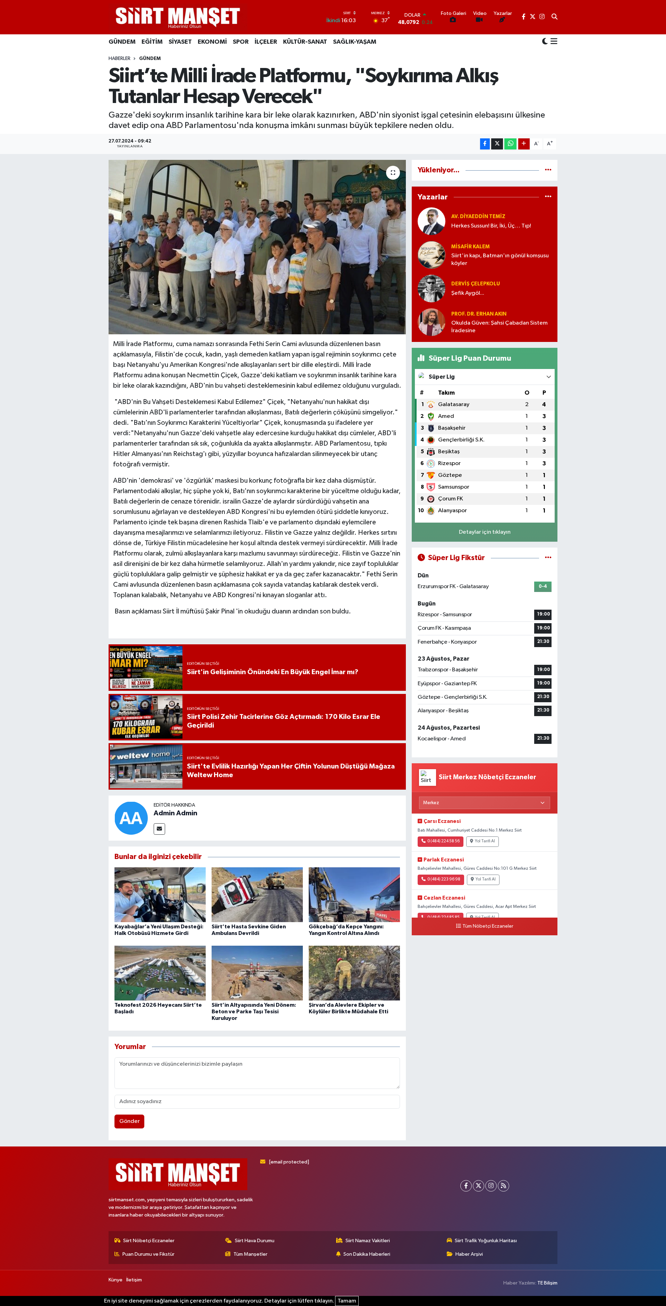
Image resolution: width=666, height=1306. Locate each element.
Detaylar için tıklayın (485, 532)
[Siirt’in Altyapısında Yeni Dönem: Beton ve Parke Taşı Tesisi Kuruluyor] (257, 973)
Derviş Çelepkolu (475, 283)
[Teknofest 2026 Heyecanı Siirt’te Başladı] (160, 973)
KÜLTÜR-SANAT (305, 42)
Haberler (119, 58)
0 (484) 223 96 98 (443, 879)
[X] (478, 1186)
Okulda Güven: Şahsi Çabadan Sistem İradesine (499, 326)
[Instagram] (491, 1186)
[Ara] (554, 17)
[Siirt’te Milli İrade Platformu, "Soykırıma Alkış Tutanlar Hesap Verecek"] (257, 247)
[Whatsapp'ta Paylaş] (510, 144)
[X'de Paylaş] (497, 144)
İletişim (134, 1279)
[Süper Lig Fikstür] (548, 558)
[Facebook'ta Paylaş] (485, 144)
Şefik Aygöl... (467, 293)
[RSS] (503, 1186)
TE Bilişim (547, 1283)
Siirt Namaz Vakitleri (367, 1240)
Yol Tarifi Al (485, 841)
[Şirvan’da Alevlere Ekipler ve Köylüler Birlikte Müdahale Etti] (354, 973)
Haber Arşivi (469, 1254)
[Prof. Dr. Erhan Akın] (431, 322)
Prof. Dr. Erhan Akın (478, 314)
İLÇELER (266, 42)
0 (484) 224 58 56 (443, 841)
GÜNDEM (122, 42)
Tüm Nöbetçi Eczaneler (487, 926)
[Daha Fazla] (524, 144)
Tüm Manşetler (250, 1254)
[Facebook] (466, 1186)
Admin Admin (175, 813)
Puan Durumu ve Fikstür (148, 1254)
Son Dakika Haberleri (366, 1254)
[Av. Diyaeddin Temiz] (431, 221)
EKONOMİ (212, 42)
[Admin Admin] (131, 818)
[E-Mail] (159, 829)
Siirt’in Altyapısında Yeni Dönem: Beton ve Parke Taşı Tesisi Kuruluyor (254, 1011)
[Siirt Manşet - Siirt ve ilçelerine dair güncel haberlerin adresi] (178, 17)
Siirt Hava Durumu (254, 1240)
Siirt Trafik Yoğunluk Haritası (486, 1240)
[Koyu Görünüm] (545, 42)
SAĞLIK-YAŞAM (354, 42)
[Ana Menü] (553, 42)
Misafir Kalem (470, 246)
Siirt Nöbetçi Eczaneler (148, 1240)
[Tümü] (548, 170)
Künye (115, 1279)
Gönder (129, 1121)
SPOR (241, 42)
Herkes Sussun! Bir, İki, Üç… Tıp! (491, 226)
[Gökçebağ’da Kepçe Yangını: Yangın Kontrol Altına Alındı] (354, 894)
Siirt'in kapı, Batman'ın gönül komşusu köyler (500, 259)
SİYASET (180, 42)
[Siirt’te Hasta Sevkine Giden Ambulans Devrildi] (257, 894)
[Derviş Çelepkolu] (431, 288)
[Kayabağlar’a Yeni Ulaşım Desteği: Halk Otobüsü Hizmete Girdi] (160, 894)
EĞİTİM (152, 42)
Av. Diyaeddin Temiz (478, 216)
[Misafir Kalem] (431, 255)
